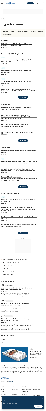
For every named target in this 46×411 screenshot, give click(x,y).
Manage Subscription (26, 389)
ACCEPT (38, 406)
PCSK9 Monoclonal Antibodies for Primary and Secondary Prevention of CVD (16, 44)
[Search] (43, 3)
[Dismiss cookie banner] (42, 398)
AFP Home (3, 386)
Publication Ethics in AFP (36, 390)
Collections (3, 394)
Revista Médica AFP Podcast (36, 396)
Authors (13, 386)
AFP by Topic (4, 391)
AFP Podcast (35, 393)
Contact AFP (24, 394)
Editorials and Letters (7, 34)
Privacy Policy (14, 403)
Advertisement (23, 238)
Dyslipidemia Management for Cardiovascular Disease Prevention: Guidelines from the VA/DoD (19, 162)
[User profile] (40, 3)
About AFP (34, 386)
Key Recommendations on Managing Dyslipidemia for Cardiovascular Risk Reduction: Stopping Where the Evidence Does (18, 209)
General (12, 31)
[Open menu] (2, 3)
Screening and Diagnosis (22, 31)
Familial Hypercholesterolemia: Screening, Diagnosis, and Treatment (15, 319)
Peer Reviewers (15, 389)
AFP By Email (25, 391)
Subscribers (14, 391)
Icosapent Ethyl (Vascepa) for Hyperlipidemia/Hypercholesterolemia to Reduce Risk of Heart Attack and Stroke (19, 178)
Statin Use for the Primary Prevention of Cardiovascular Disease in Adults (14, 125)
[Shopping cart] (37, 3)
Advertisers (14, 394)
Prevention (33, 31)
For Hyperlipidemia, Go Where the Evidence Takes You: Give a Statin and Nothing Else (19, 225)
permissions (5, 372)
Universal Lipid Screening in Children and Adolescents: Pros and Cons (15, 304)
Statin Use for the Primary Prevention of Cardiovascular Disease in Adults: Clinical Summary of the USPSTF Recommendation (19, 116)
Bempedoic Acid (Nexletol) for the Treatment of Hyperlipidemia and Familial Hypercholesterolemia (18, 169)
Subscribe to (35, 351)
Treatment (40, 31)
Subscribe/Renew (26, 386)
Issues (22, 3)
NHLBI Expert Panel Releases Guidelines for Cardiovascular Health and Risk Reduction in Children (19, 90)
